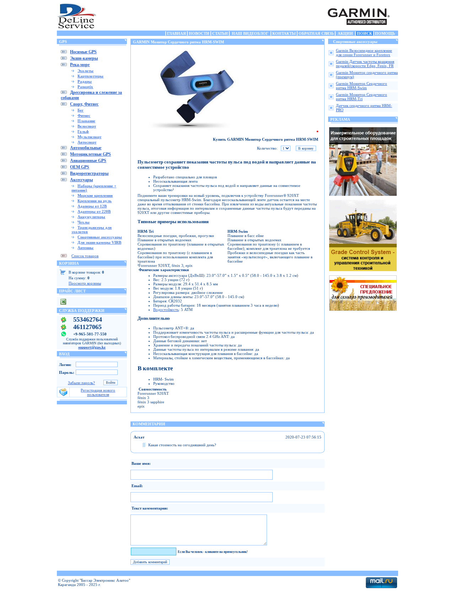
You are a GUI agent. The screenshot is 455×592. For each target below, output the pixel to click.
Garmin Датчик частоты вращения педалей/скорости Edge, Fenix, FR (365, 63)
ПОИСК (364, 33)
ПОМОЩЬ (385, 33)
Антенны (85, 248)
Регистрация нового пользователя (98, 392)
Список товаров (84, 256)
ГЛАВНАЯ (176, 33)
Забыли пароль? (81, 383)
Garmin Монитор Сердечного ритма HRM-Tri (361, 96)
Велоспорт (86, 126)
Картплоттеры (90, 76)
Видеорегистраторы (89, 173)
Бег (80, 110)
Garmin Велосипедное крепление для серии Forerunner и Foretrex (364, 52)
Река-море (80, 64)
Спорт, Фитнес (84, 104)
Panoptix (85, 87)
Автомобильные (85, 147)
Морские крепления (95, 195)
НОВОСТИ (199, 33)
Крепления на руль (94, 201)
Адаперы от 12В (92, 206)
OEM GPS (79, 167)
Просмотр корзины (85, 283)
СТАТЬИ (220, 33)
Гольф (83, 131)
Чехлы (83, 222)
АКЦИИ (345, 33)
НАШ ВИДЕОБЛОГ (250, 33)
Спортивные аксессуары (99, 237)
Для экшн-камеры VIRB (99, 242)
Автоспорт (86, 142)
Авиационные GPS (88, 160)
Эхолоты (85, 71)
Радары (84, 81)
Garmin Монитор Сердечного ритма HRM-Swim (361, 85)
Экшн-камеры (84, 58)
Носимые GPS (83, 51)
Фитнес (83, 115)
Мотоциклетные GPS (90, 154)
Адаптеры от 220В (94, 211)
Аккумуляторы (91, 217)
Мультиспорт (89, 137)
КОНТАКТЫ (284, 33)
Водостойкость (166, 309)
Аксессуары (81, 179)
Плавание (86, 121)
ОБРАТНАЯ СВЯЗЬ (316, 33)
